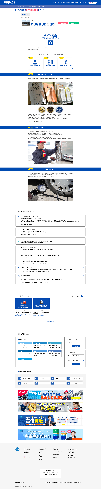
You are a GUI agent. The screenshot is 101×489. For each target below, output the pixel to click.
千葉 (50, 347)
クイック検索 (26, 451)
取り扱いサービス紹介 (43, 448)
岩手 (21, 347)
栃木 (56, 347)
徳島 (53, 355)
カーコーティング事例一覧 (57, 451)
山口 (50, 355)
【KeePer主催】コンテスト (72, 449)
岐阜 (30, 353)
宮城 (24, 345)
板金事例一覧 (55, 449)
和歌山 (35, 355)
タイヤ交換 (40, 451)
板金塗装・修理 (41, 449)
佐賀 (24, 361)
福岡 (21, 361)
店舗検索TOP (25, 14)
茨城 (53, 347)
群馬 (59, 347)
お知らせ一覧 (55, 458)
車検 (39, 452)
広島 (50, 353)
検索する (76, 346)
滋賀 (44, 353)
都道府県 (69, 355)
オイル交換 (40, 459)
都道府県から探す (27, 452)
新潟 (38, 345)
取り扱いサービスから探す (28, 453)
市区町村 (69, 358)
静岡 (24, 353)
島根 (59, 353)
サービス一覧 (56, 2)
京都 (41, 353)
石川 (44, 345)
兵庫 (38, 353)
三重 (27, 353)
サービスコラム (83, 2)
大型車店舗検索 (74, 2)
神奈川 (53, 345)
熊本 (27, 361)
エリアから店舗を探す (65, 2)
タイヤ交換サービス (22, 6)
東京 (50, 345)
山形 (24, 347)
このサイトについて (52, 482)
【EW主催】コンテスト (71, 451)
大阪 (35, 353)
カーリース (40, 456)
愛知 (21, 353)
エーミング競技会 (71, 452)
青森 (27, 345)
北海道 (21, 345)
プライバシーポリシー (59, 482)
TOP (16, 6)
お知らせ (55, 457)
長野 (38, 347)
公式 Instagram (93, 2)
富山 (41, 345)
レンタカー (40, 458)
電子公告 (46, 482)
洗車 (39, 455)
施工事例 (55, 448)
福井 (35, 347)
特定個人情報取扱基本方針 (68, 482)
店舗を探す (26, 448)
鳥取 (56, 353)
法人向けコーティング (72, 457)
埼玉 (57, 345)
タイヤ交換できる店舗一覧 (32, 6)
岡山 (53, 353)
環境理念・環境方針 (77, 482)
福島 (27, 347)
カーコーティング (41, 453)
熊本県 (39, 6)
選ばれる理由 (56, 454)
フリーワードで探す (27, 449)
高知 (56, 355)
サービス (69, 360)
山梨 (35, 345)
